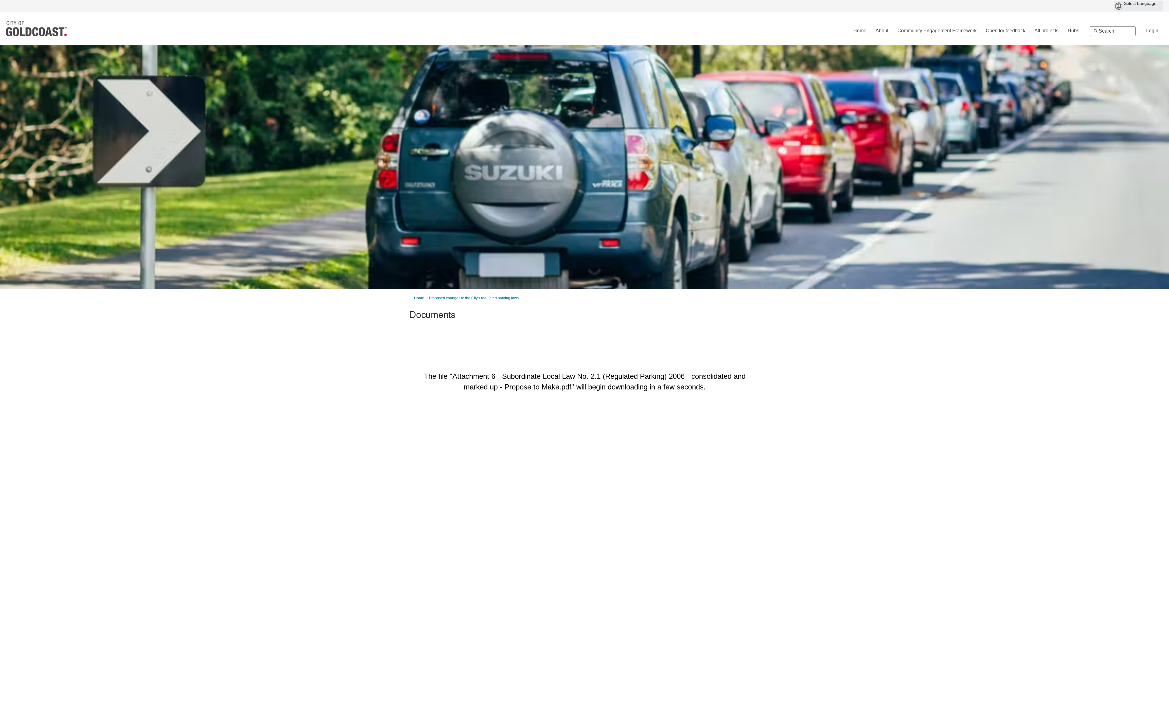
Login (1152, 30)
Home (419, 298)
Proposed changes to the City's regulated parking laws (474, 298)
